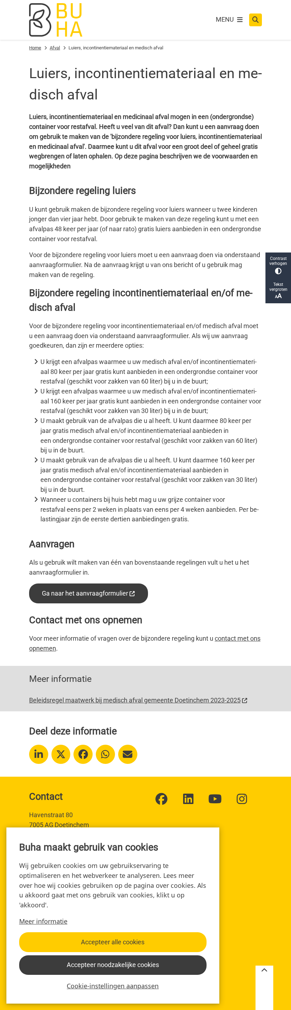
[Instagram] (242, 799)
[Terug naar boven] (264, 988)
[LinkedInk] (188, 799)
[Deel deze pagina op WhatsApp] (105, 754)
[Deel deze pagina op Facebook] (83, 754)
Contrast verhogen (278, 261)
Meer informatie (43, 921)
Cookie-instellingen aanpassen (113, 986)
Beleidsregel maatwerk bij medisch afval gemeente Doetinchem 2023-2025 (135, 700)
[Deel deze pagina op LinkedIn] (38, 754)
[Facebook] (161, 799)
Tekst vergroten (278, 287)
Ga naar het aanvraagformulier (85, 593)
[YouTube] (215, 799)
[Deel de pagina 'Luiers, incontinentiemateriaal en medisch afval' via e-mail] (127, 754)
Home (35, 47)
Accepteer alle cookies (112, 942)
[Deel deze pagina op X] (61, 754)
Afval (55, 47)
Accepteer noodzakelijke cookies (113, 964)
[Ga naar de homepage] (55, 20)
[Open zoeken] (255, 19)
